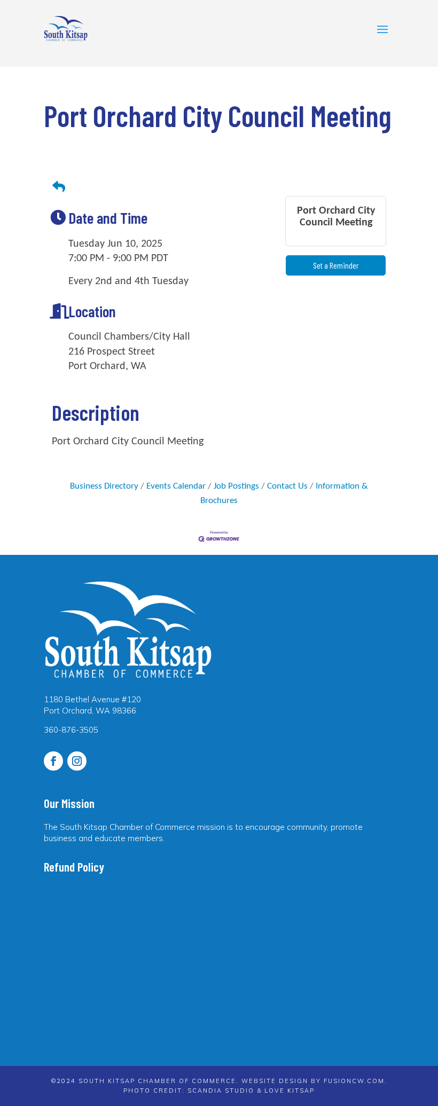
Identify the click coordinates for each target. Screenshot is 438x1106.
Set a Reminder (336, 265)
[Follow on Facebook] (53, 761)
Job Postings (236, 486)
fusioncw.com (354, 1081)
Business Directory (104, 486)
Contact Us (287, 486)
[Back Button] (58, 187)
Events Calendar (176, 486)
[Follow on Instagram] (77, 761)
